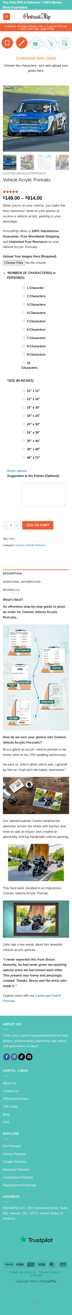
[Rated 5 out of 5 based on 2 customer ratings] (36, 191)
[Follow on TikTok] (21, 1056)
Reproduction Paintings (19, 1185)
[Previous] (9, 118)
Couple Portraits (14, 1162)
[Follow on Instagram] (14, 1056)
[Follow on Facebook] (6, 1056)
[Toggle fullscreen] (16, 1291)
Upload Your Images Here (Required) (29, 256)
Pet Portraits (12, 1146)
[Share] (29, 1291)
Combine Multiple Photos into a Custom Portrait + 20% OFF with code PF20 (36, 27)
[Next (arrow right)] (16, 1308)
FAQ (6, 1122)
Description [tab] (12, 573)
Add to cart (38, 525)
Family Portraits (14, 1154)
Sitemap (36, 1275)
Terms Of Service (22, 1272)
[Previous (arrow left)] (4, 1308)
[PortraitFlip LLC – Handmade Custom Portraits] (36, 16)
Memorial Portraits (16, 1169)
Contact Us (11, 1091)
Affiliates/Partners (16, 1099)
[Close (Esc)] (41, 1291)
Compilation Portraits (18, 1177)
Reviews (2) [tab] (11, 589)
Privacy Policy (50, 1272)
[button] (6, 16)
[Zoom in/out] (4, 1291)
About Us (9, 1083)
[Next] (63, 118)
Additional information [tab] (22, 581)
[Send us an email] (29, 1056)
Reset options (17, 471)
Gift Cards (10, 1106)
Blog (6, 1114)
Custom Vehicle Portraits (24, 173)
